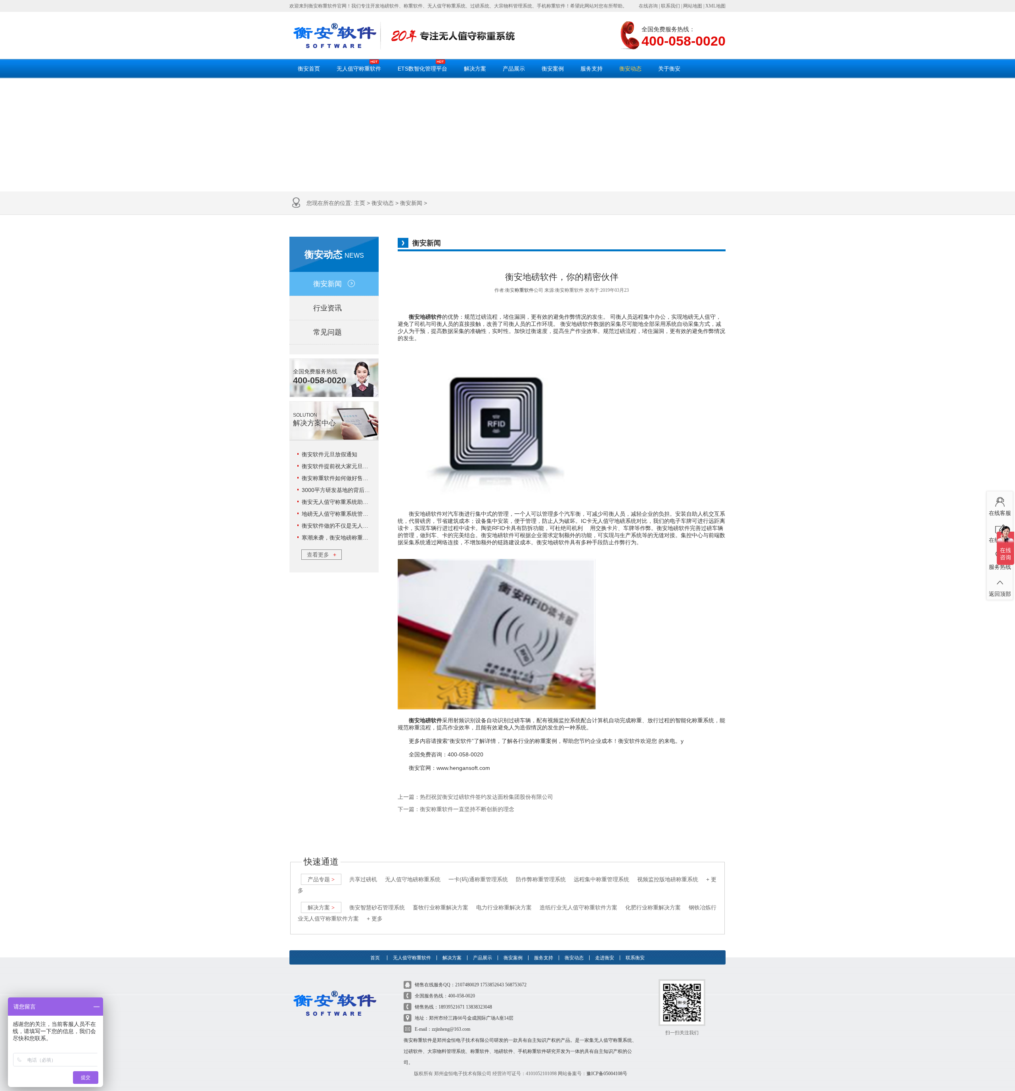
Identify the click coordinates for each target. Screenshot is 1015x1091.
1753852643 (492, 985)
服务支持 (591, 68)
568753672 (516, 985)
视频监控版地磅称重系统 (667, 879)
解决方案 (475, 68)
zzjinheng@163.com (451, 1029)
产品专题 (321, 879)
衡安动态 (630, 68)
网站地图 (692, 6)
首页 (375, 957)
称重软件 (524, 290)
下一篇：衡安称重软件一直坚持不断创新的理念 (456, 809)
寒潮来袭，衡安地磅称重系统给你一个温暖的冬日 (363, 537)
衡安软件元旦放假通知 (329, 454)
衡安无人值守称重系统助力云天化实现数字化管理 (363, 502)
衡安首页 (309, 68)
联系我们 (670, 6)
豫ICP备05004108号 (606, 1073)
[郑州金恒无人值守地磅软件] (334, 35)
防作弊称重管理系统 (541, 879)
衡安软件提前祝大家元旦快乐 (338, 466)
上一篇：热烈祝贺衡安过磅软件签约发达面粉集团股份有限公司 (475, 797)
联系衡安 (635, 957)
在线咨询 (648, 6)
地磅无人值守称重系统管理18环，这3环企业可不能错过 (370, 514)
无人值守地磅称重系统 (412, 879)
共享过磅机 (363, 879)
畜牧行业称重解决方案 (440, 907)
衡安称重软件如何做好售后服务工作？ (349, 478)
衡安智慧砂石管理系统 (377, 907)
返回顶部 (1000, 594)
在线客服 (1000, 513)
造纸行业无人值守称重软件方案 (578, 907)
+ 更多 (375, 918)
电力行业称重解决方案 (504, 907)
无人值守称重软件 (359, 68)
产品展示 (514, 68)
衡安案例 (553, 68)
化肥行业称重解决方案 (653, 907)
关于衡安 (669, 68)
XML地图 (715, 6)
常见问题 (327, 332)
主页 (359, 203)
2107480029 (467, 985)
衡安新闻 (411, 203)
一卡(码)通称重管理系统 (478, 879)
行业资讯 (327, 308)
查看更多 (321, 554)
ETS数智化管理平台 (422, 68)
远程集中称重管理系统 (601, 879)
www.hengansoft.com (463, 768)
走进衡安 (604, 957)
